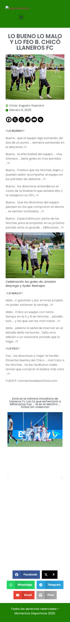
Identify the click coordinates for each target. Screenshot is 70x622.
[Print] (40, 119)
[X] (15, 119)
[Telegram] (28, 119)
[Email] (34, 119)
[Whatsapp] (21, 119)
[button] (21, 17)
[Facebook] (9, 119)
